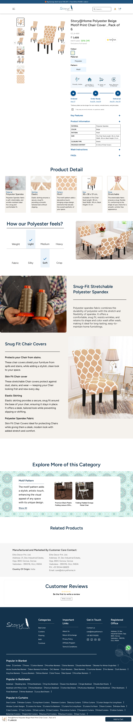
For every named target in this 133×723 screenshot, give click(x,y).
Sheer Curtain (80, 714)
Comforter (17, 665)
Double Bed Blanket (84, 665)
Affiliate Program (69, 643)
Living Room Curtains (42, 702)
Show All (23, 508)
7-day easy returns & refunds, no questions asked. (89, 109)
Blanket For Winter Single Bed (105, 665)
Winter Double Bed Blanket (16, 669)
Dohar (8, 665)
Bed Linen (42, 628)
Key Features (96, 115)
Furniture (41, 643)
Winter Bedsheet (26, 692)
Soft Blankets (121, 669)
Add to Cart (118, 719)
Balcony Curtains (74, 702)
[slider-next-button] (64, 42)
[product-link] (63, 491)
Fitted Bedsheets (34, 684)
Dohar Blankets (68, 665)
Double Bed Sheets (101, 684)
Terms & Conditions (70, 647)
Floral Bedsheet (12, 692)
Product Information (96, 121)
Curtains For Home (34, 706)
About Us (66, 631)
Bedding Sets (21, 684)
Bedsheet (9, 684)
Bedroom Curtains (59, 702)
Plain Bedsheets (118, 688)
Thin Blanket (108, 669)
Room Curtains (105, 706)
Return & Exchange (70, 635)
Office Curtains (89, 702)
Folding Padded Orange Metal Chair (84, 504)
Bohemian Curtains (13, 714)
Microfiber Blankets (53, 665)
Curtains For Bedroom (52, 706)
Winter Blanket (42, 673)
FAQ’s (96, 155)
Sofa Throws (55, 673)
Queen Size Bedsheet (69, 684)
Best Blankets (80, 669)
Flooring (41, 635)
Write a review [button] (66, 599)
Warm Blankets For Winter (38, 669)
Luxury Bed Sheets (42, 692)
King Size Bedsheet (51, 684)
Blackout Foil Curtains (48, 714)
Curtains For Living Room (72, 706)
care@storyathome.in (95, 632)
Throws (26, 665)
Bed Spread (66, 673)
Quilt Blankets (67, 669)
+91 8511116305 (93, 635)
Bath (40, 639)
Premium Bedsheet (52, 688)
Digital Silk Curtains (30, 714)
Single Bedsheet (86, 684)
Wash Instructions (96, 149)
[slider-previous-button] (15, 42)
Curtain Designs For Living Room (110, 702)
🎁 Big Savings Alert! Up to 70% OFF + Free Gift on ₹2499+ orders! (66, 2)
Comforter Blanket (95, 669)
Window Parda (119, 706)
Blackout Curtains (65, 714)
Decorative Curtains (68, 710)
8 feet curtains (39, 710)
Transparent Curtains (86, 710)
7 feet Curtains (25, 710)
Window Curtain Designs (15, 706)
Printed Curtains (102, 710)
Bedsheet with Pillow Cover (16, 688)
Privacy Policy (68, 639)
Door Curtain (11, 702)
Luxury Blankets (28, 673)
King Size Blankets (13, 673)
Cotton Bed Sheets (69, 688)
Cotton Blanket (37, 665)
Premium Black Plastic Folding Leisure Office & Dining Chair (63, 504)
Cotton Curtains (117, 710)
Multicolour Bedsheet (87, 688)
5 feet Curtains (11, 710)
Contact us (91, 628)
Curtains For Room (91, 706)
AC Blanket (55, 669)
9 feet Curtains (52, 710)
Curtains (41, 632)
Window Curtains (24, 702)
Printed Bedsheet (36, 688)
